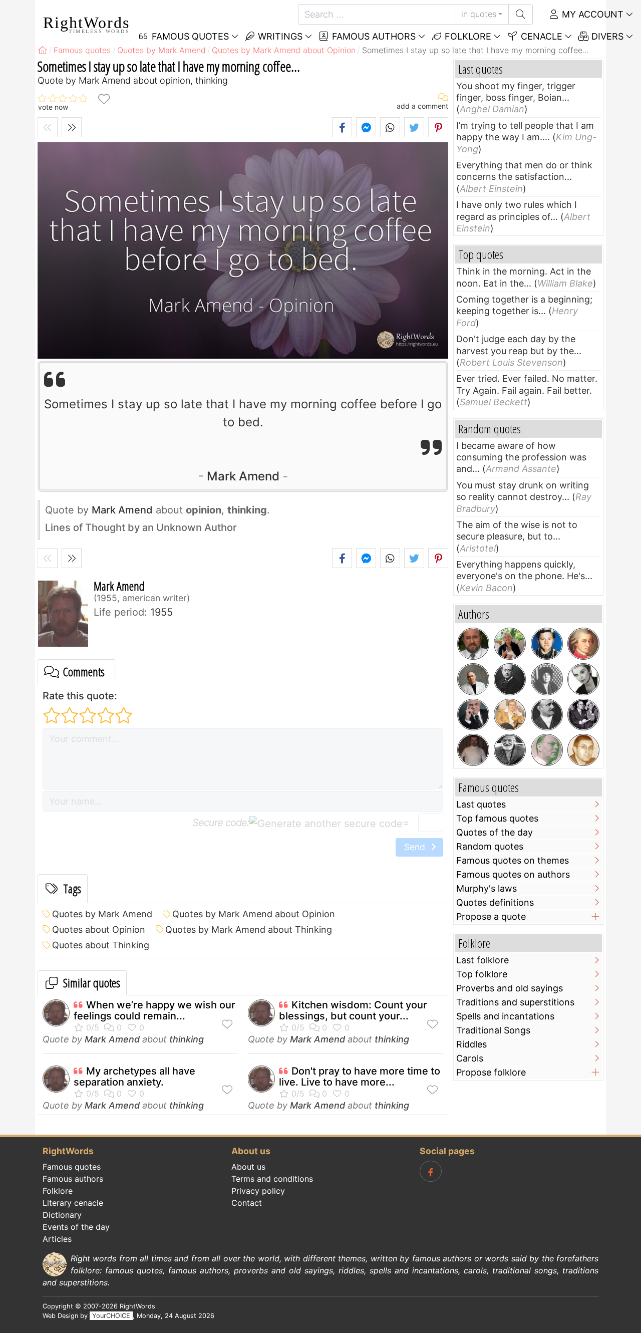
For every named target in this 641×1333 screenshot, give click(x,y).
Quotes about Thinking (100, 945)
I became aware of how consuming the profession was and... (521, 457)
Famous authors (373, 36)
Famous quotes (72, 1167)
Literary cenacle (73, 1203)
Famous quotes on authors (513, 874)
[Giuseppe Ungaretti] (510, 750)
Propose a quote (491, 916)
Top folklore (481, 974)
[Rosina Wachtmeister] (510, 644)
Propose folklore (491, 1072)
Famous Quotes (189, 36)
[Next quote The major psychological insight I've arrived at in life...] (72, 127)
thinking (186, 1039)
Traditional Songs (493, 1030)
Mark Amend (243, 476)
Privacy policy (258, 1191)
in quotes (478, 14)
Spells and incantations (505, 1016)
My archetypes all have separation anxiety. (134, 1076)
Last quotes (481, 804)
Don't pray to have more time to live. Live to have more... (359, 1076)
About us (248, 1167)
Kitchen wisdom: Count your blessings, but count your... (353, 1010)
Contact (246, 1203)
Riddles (471, 1044)
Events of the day (76, 1227)
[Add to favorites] (103, 98)
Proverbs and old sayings (509, 988)
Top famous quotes (497, 818)
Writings (278, 36)
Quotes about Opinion (98, 929)
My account (591, 14)
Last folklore (482, 960)
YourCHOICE (111, 1315)
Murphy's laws (486, 888)
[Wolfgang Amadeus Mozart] (583, 644)
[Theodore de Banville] (510, 679)
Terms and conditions (272, 1179)
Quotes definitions (495, 902)
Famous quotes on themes (512, 860)
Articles (57, 1239)
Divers (606, 36)
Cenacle (540, 36)
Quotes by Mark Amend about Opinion (253, 914)
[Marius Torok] (473, 750)
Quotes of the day (494, 832)
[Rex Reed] (473, 715)
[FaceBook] (431, 1171)
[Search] (520, 14)
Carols (469, 1058)
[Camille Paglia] (583, 679)
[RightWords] (43, 50)
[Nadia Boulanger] (547, 679)
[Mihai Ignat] (583, 750)
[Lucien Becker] (547, 715)
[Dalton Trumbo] (583, 715)
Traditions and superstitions (515, 1002)
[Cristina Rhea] (510, 715)
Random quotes (489, 846)
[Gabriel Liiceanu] (473, 679)
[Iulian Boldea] (473, 644)
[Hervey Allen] (547, 750)
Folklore (466, 36)
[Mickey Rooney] (547, 644)
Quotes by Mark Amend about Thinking (248, 929)
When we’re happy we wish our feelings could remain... (154, 1010)
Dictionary (62, 1215)
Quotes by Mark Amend (102, 914)
